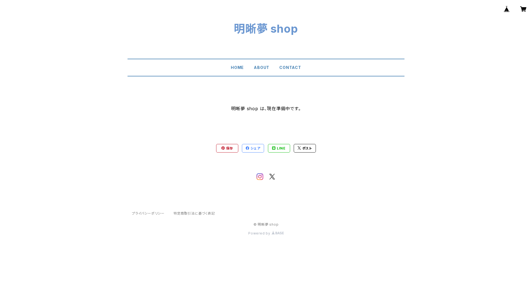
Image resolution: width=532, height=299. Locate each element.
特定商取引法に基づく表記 (194, 213)
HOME (237, 67)
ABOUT (261, 67)
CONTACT (290, 67)
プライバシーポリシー (148, 213)
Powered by (260, 233)
